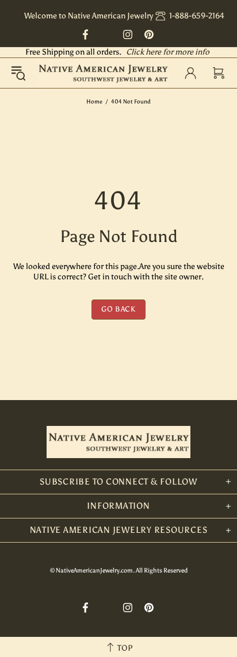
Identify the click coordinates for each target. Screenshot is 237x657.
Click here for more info (167, 52)
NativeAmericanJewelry (103, 73)
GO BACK (118, 309)
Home (94, 101)
